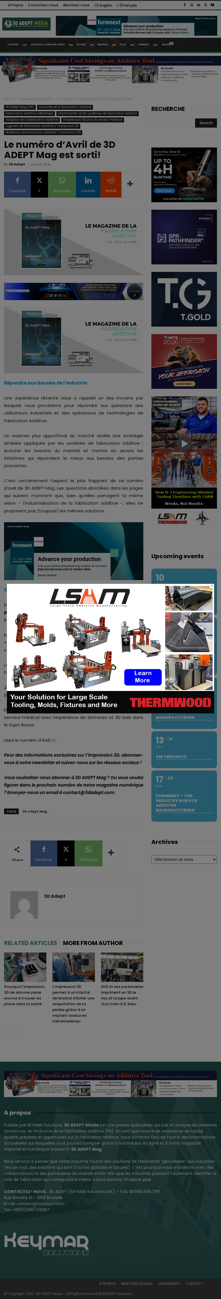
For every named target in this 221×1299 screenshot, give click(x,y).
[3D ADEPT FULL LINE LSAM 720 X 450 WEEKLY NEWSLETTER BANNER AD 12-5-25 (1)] (110, 712)
